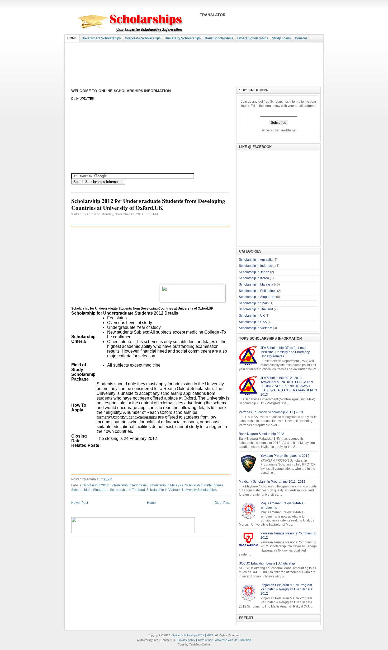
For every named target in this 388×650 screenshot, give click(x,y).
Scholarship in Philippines (204, 485)
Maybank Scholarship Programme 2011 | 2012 (272, 481)
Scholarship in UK (252, 315)
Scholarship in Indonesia (128, 485)
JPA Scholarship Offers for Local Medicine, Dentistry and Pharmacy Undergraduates (285, 352)
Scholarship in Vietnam (163, 490)
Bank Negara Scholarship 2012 (261, 434)
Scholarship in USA (253, 322)
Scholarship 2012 (96, 485)
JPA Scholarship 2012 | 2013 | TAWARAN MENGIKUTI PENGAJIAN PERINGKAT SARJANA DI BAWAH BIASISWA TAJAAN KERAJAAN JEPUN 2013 (289, 386)
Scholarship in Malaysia (165, 485)
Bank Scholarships (219, 38)
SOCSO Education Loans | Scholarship (267, 563)
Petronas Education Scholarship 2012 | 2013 (271, 412)
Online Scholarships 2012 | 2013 (192, 635)
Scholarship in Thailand (127, 490)
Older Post (222, 503)
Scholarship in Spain (254, 303)
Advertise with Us (226, 640)
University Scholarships (183, 38)
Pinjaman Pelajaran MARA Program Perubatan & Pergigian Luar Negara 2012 (286, 589)
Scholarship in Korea (254, 278)
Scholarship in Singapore (89, 490)
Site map (245, 640)
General (301, 38)
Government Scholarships (101, 38)
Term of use (205, 640)
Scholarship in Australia (256, 260)
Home (151, 503)
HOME (72, 38)
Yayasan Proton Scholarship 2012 (285, 456)
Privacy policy (186, 640)
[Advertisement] (193, 47)
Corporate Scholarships (143, 38)
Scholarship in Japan (254, 272)
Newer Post (79, 503)
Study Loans (281, 38)
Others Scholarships (252, 38)
